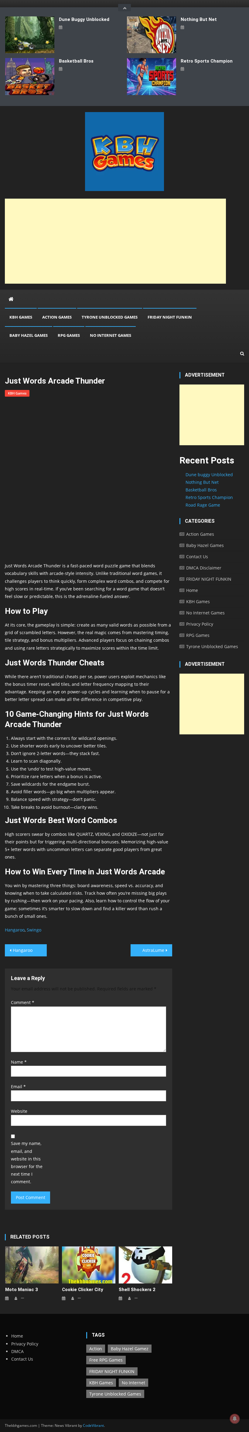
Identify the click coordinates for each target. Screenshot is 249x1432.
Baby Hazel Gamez (129, 1349)
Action (95, 1349)
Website (19, 1111)
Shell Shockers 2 (137, 1289)
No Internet (133, 1383)
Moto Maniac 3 (21, 1289)
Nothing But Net (199, 19)
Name (19, 1062)
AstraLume (153, 950)
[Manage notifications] (235, 1418)
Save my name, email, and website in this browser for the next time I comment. (27, 1162)
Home (192, 590)
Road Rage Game (203, 505)
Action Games (57, 317)
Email (18, 1086)
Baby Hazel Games (28, 335)
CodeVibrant (93, 1425)
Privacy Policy (199, 624)
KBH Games (20, 317)
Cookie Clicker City (82, 1289)
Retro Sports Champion (207, 61)
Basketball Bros (76, 61)
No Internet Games (110, 335)
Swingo (34, 930)
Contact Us (197, 556)
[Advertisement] (115, 241)
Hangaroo (15, 930)
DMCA (17, 1351)
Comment (22, 1002)
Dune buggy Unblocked (84, 19)
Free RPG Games (106, 1360)
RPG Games (69, 335)
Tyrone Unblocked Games (110, 317)
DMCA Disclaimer (203, 568)
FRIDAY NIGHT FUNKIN (170, 317)
